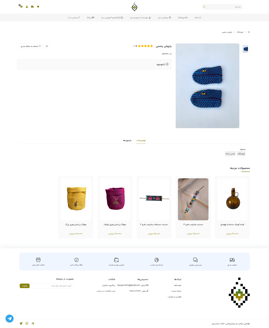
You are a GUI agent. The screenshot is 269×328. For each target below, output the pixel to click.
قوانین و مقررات (174, 296)
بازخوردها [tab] (127, 140)
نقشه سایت (176, 290)
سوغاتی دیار (163, 17)
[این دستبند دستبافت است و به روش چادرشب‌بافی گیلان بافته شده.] (193, 199)
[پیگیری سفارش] (32, 7)
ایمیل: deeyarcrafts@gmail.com (131, 285)
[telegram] (33, 323)
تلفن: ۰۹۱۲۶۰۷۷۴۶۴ (137, 290)
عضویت (25, 285)
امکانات (111, 279)
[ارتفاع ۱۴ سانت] (232, 199)
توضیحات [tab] (141, 140)
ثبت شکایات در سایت (106, 290)
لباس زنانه (230, 153)
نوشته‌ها (177, 285)
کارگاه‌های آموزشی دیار (111, 17)
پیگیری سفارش (108, 285)
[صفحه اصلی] (249, 32)
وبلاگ (89, 17)
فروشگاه (181, 17)
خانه (197, 17)
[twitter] (21, 323)
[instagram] (27, 323)
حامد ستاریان (218, 323)
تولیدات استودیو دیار (139, 17)
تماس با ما (73, 17)
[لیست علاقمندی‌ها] (38, 7)
